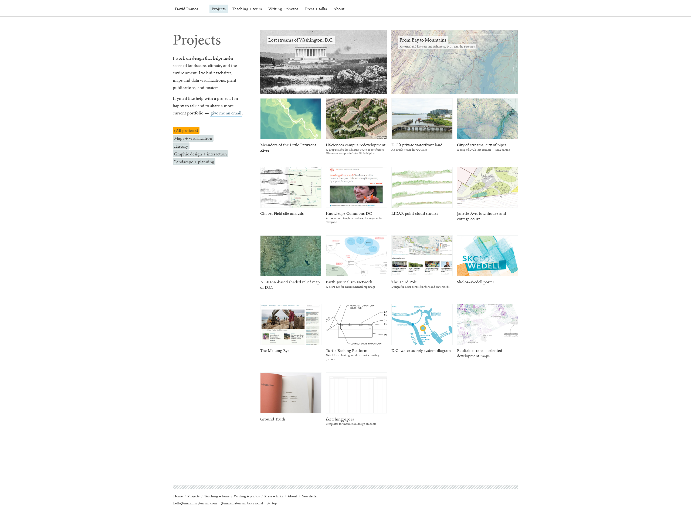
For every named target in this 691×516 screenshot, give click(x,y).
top (272, 503)
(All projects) (186, 130)
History (181, 146)
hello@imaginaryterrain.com (195, 503)
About (338, 9)
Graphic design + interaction (200, 154)
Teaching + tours (247, 9)
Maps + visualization (193, 138)
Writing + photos (283, 9)
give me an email (226, 113)
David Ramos (186, 9)
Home (178, 496)
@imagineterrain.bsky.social (242, 503)
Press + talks (316, 9)
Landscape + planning (194, 161)
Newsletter (310, 496)
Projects (219, 9)
